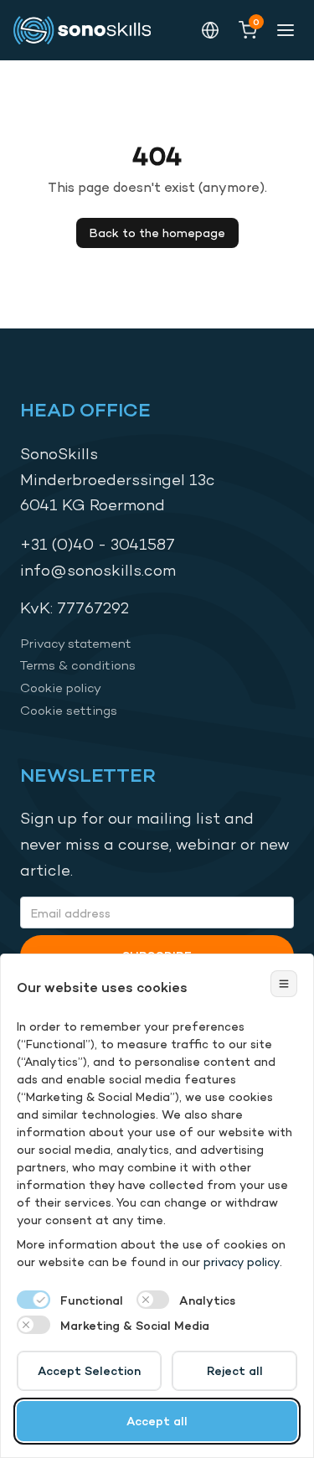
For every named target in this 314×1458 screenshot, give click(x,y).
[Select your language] (210, 30)
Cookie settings (68, 710)
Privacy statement (75, 643)
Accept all (157, 1421)
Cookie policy (60, 687)
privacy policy (241, 1261)
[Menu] (285, 30)
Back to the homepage (157, 232)
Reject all (235, 1370)
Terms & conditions (78, 665)
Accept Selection (89, 1370)
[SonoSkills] (88, 30)
